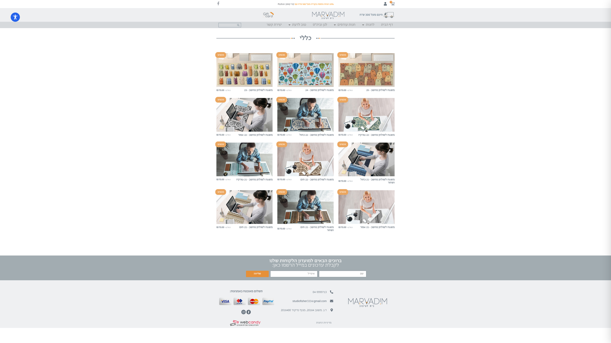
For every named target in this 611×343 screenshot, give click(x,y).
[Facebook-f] (248, 312)
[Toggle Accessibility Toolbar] (15, 17)
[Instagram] (243, 312)
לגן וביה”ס (320, 25)
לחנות (370, 25)
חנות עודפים (346, 25)
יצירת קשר (274, 25)
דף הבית (387, 25)
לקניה (366, 84)
